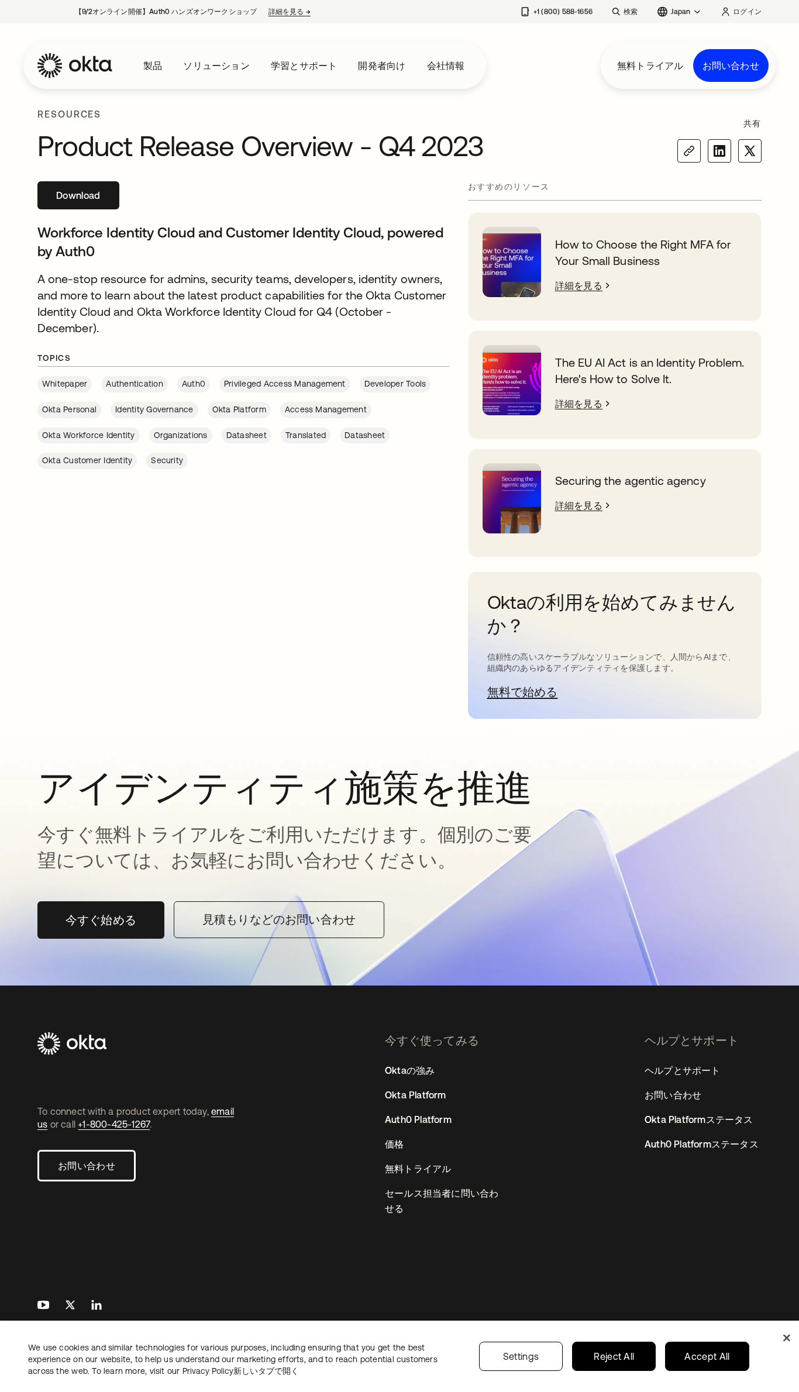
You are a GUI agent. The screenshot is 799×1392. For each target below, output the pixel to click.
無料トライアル (650, 65)
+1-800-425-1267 (114, 1124)
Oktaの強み (410, 1070)
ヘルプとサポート (683, 1070)
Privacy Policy (240, 1371)
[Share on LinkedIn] (719, 151)
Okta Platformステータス (699, 1119)
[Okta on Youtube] (43, 1306)
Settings (521, 1356)
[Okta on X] (70, 1306)
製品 (152, 65)
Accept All (706, 1356)
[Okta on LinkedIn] (96, 1306)
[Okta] (74, 65)
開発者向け (381, 65)
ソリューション (216, 65)
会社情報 (446, 65)
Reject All (614, 1356)
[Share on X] (750, 151)
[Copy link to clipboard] (689, 151)
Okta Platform (415, 1095)
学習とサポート (304, 65)
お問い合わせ (730, 65)
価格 (394, 1144)
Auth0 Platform (418, 1119)
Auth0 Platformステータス (702, 1144)
